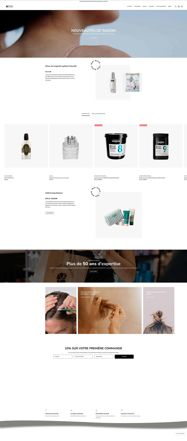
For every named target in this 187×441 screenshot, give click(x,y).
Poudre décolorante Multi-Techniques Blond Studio (106, 177)
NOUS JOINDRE (93, 271)
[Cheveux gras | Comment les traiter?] (158, 310)
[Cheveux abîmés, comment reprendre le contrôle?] (110, 310)
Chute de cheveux (53, 295)
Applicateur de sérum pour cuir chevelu (59, 177)
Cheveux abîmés (85, 297)
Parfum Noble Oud (9, 177)
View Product (50, 86)
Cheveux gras (150, 297)
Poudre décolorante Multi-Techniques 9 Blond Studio (152, 177)
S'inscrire (124, 356)
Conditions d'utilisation (51, 428)
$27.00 (51, 179)
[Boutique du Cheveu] (9, 6)
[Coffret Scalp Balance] (119, 215)
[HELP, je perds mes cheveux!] (60, 310)
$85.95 (6, 179)
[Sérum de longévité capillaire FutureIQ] (113, 82)
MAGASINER (93, 37)
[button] (129, 6)
